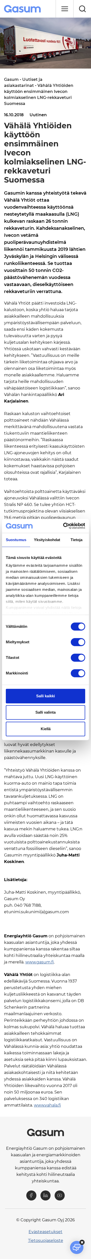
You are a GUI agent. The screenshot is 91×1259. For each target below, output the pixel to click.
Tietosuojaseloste (45, 1240)
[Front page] (23, 9)
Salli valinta (45, 712)
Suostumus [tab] (16, 540)
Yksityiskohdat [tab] (47, 540)
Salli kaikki (45, 696)
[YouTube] (60, 1195)
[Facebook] (31, 1195)
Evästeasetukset (45, 1231)
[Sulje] (64, 9)
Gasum (11, 79)
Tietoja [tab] (77, 540)
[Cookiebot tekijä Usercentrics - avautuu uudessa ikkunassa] (64, 526)
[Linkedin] (45, 1195)
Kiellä (46, 729)
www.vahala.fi (47, 1105)
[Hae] (82, 9)
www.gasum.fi (39, 962)
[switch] (78, 642)
